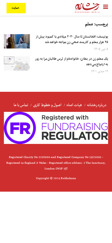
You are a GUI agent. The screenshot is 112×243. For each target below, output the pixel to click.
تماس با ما (21, 105)
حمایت (16, 7)
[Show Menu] (105, 8)
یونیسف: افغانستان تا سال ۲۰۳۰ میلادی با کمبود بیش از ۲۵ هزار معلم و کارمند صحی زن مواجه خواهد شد (72, 39)
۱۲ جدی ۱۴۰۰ (99, 71)
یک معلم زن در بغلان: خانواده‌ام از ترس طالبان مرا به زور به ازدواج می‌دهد (71, 61)
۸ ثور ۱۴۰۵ (101, 49)
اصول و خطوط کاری (47, 105)
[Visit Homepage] (87, 8)
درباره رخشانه (97, 105)
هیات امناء (74, 105)
